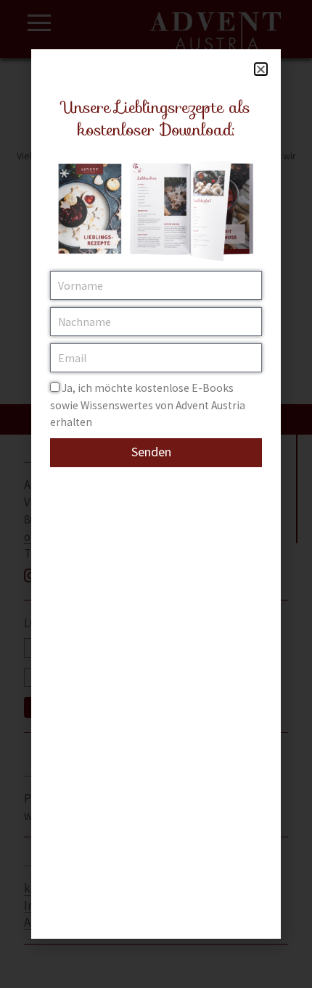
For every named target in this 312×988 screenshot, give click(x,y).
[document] (156, 494)
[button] (260, 69)
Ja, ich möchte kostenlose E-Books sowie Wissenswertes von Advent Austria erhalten (147, 405)
